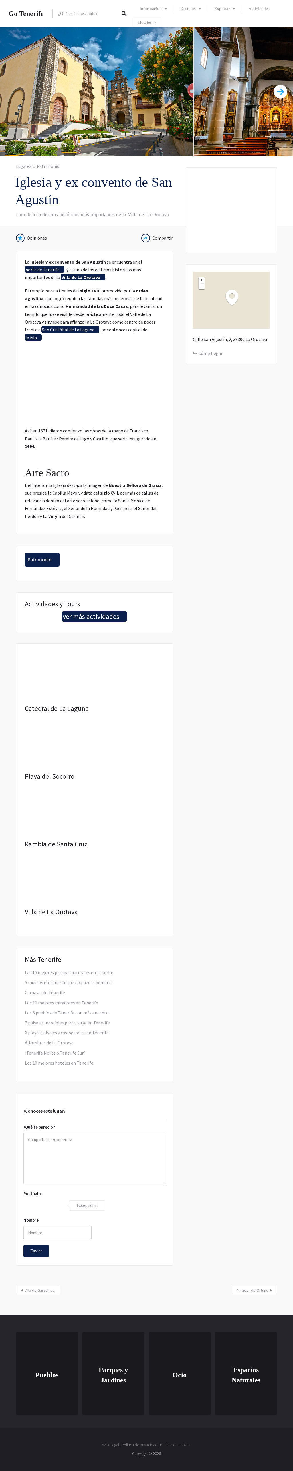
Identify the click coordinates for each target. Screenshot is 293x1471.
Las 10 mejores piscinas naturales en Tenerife (69, 972)
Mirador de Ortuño (252, 1290)
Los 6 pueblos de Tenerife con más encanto (67, 1013)
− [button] (201, 285)
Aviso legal (110, 1444)
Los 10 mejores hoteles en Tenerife (59, 1063)
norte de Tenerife (42, 269)
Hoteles (145, 22)
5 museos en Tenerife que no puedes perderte (69, 982)
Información (151, 8)
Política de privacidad (139, 1444)
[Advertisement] (94, 387)
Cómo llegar (210, 353)
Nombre (31, 1220)
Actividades (259, 8)
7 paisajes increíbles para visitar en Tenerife (67, 1023)
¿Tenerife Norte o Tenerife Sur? (55, 1053)
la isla (31, 337)
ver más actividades (91, 616)
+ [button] (201, 279)
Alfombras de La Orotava (49, 1042)
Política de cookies (175, 1444)
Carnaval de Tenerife (45, 992)
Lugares (23, 166)
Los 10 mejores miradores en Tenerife (61, 1003)
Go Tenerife (26, 13)
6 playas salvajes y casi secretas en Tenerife (67, 1032)
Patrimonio (48, 166)
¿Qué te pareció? (39, 1127)
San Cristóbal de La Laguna (68, 329)
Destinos (188, 8)
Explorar (222, 8)
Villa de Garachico (40, 1290)
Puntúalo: (32, 1193)
